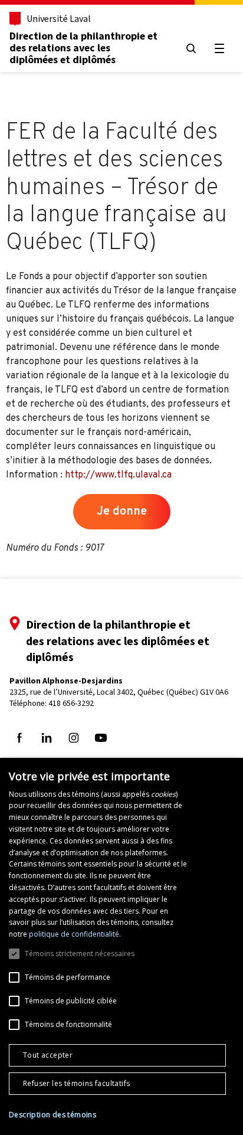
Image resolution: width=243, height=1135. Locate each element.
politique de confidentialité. (75, 934)
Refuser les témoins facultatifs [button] (76, 1083)
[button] (52, 1114)
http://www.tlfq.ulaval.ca (118, 475)
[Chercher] (191, 48)
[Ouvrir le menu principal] (219, 48)
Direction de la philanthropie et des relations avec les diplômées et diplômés (83, 48)
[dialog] (121, 946)
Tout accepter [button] (48, 1055)
